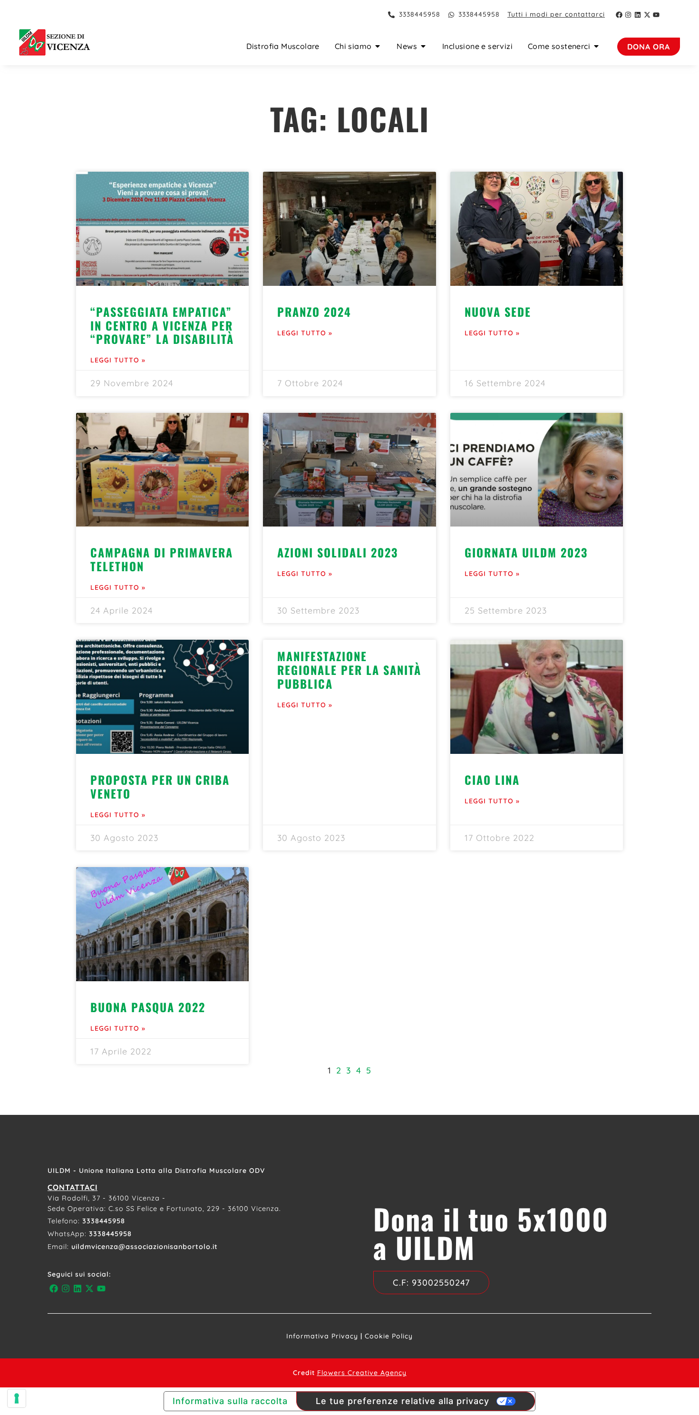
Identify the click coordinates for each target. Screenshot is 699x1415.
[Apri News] (423, 46)
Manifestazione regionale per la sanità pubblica (349, 669)
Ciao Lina (492, 779)
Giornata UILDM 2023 (526, 552)
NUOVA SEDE (498, 311)
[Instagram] (628, 15)
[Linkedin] (637, 15)
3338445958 (103, 1221)
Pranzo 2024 (314, 311)
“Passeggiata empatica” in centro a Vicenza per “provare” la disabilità (162, 325)
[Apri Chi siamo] (377, 46)
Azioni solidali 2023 (337, 552)
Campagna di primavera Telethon (161, 559)
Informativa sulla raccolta (230, 1401)
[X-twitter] (647, 15)
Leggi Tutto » (118, 360)
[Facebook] (619, 15)
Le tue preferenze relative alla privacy (402, 1401)
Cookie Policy (389, 1336)
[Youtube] (656, 15)
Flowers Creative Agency (362, 1372)
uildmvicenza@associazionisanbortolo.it (144, 1246)
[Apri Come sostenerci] (596, 46)
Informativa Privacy (322, 1336)
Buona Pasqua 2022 (147, 1006)
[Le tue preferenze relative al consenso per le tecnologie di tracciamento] (17, 1398)
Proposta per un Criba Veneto (160, 786)
